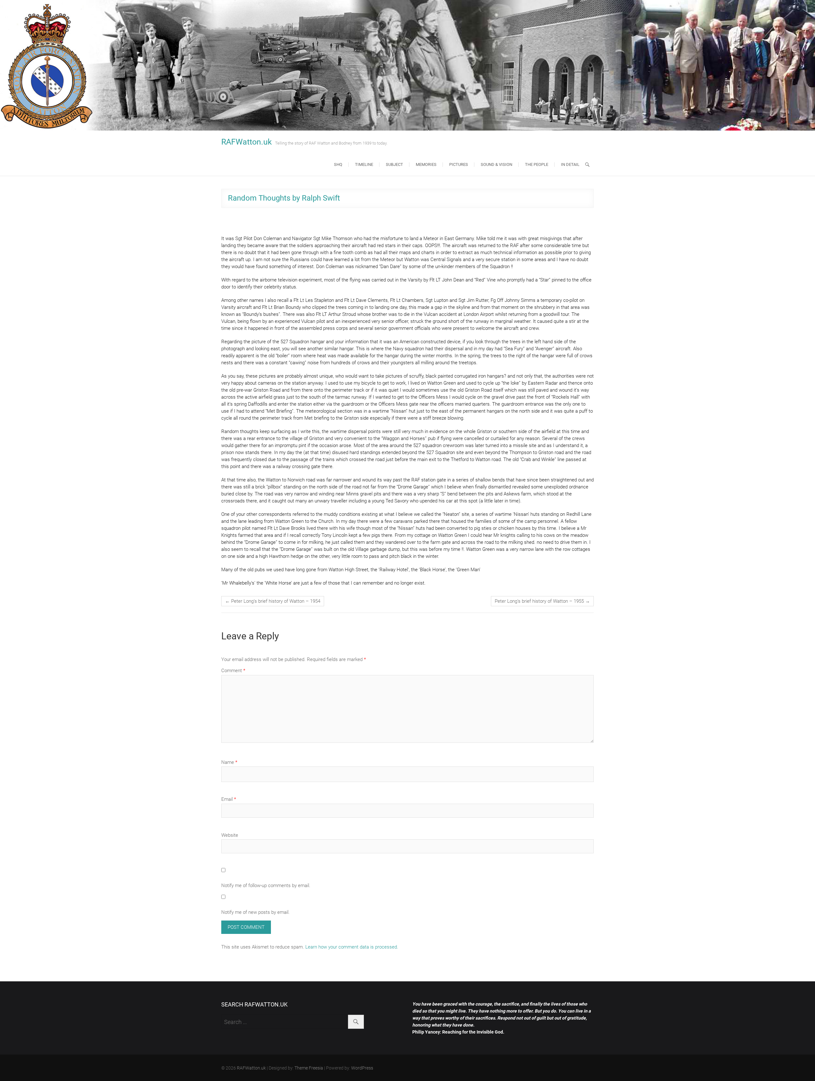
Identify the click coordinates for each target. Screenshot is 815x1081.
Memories (426, 164)
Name (229, 762)
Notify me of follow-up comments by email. (265, 885)
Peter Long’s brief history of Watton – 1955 (542, 601)
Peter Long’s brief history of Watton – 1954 (272, 601)
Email (228, 799)
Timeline (364, 164)
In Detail (570, 164)
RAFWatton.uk (246, 141)
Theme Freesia (308, 1067)
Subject (394, 164)
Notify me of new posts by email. (255, 912)
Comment (233, 670)
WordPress (362, 1067)
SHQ (338, 164)
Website (229, 835)
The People (536, 164)
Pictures (458, 164)
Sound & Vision (496, 164)
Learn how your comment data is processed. (351, 947)
